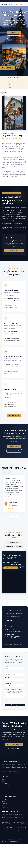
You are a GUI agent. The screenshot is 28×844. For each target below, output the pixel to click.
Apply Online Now (15, 32)
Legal (20, 839)
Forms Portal (4, 805)
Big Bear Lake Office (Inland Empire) (14, 546)
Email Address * (8, 672)
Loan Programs (5, 783)
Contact (3, 789)
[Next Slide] (16, 517)
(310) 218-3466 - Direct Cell (14, 744)
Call (22, 567)
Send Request (15, 705)
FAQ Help (3, 807)
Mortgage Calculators (6, 785)
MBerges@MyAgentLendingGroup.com (16, 626)
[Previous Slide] (11, 517)
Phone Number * (8, 677)
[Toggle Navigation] (25, 4)
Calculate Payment (14, 37)
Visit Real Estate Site (13, 250)
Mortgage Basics (5, 803)
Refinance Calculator (15, 450)
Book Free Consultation (14, 748)
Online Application (5, 799)
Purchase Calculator (14, 446)
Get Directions (11, 567)
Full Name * (7, 666)
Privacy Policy (14, 839)
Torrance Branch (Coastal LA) (14, 542)
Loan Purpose (8, 683)
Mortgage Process (5, 801)
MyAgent (10, 4)
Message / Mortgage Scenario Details (13, 689)
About (3, 781)
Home (3, 779)
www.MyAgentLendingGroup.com (12, 771)
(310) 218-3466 (22, 1)
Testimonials (4, 787)
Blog (2, 792)
